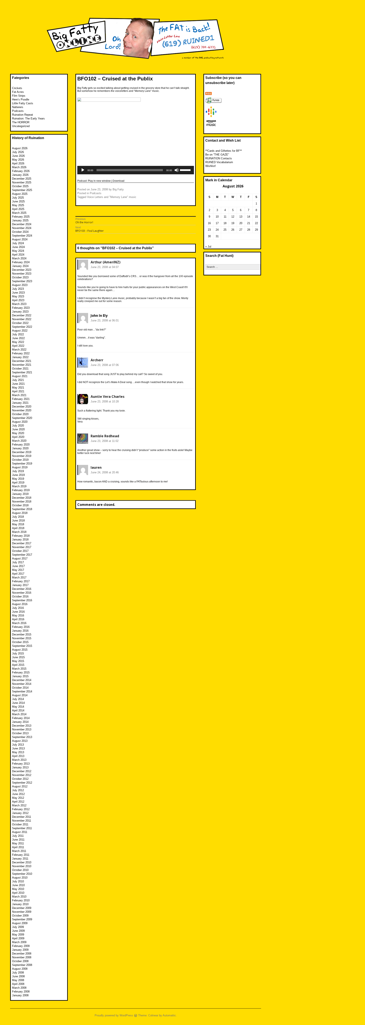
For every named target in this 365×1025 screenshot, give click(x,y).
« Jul (208, 246)
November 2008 (21, 957)
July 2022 (18, 334)
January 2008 (20, 995)
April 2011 (18, 847)
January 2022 (20, 357)
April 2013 (18, 756)
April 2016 (18, 619)
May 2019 (18, 478)
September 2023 (22, 281)
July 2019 (18, 471)
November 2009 (21, 911)
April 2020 (18, 437)
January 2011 (20, 858)
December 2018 (21, 497)
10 (217, 216)
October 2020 (20, 414)
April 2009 (18, 938)
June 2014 (18, 702)
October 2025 (20, 186)
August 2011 (19, 832)
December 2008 (21, 953)
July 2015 (18, 653)
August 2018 (19, 513)
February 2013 (21, 763)
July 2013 (18, 744)
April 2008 (18, 984)
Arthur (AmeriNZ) (105, 262)
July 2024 (18, 243)
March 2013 (19, 759)
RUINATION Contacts (218, 158)
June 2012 (18, 794)
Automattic (169, 1015)
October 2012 (20, 778)
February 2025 (21, 216)
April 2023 (18, 300)
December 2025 (21, 178)
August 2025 (19, 193)
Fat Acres (18, 91)
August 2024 (19, 239)
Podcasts (95, 193)
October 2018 (20, 505)
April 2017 (18, 573)
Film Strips (18, 95)
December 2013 (21, 725)
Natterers (17, 107)
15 (256, 216)
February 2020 (21, 444)
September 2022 (22, 326)
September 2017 (22, 554)
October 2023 (20, 277)
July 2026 (18, 152)
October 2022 (20, 323)
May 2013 (18, 752)
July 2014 (18, 699)
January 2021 (20, 402)
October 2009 (20, 915)
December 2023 (21, 269)
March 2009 (19, 942)
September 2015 (22, 645)
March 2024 (19, 258)
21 (248, 223)
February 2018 (21, 535)
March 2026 (19, 167)
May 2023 (18, 296)
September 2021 (22, 372)
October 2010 (20, 870)
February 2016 (21, 626)
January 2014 (20, 721)
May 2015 (18, 661)
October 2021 (20, 368)
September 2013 (22, 737)
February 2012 (21, 809)
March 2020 (19, 440)
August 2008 (19, 968)
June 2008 (18, 976)
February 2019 (21, 490)
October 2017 (20, 550)
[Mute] (176, 170)
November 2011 (21, 820)
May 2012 (18, 797)
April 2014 (18, 710)
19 (232, 223)
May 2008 (18, 980)
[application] (135, 170)
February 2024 (21, 262)
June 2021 (18, 383)
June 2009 (18, 930)
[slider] (186, 169)
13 (240, 216)
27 (240, 229)
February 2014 (21, 718)
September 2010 (22, 873)
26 (232, 229)
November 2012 (21, 775)
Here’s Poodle (20, 99)
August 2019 (19, 467)
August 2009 (19, 923)
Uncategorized (21, 126)
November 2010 (21, 866)
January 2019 (20, 494)
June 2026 (18, 155)
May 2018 (18, 524)
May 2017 (18, 569)
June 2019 (18, 475)
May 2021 (18, 387)
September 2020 (22, 418)
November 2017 (21, 547)
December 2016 (21, 588)
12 (232, 216)
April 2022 (18, 345)
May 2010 (18, 889)
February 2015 (21, 672)
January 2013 (20, 767)
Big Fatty (118, 189)
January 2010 (20, 904)
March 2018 (19, 531)
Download (118, 180)
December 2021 (21, 361)
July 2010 (18, 881)
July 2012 (18, 790)
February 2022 (21, 353)
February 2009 (21, 946)
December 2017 (21, 543)
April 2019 (18, 482)
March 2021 (19, 395)
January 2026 (20, 174)
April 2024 (18, 254)
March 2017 (19, 577)
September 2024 (22, 235)
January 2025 (20, 220)
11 (225, 216)
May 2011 (18, 843)
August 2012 (19, 786)
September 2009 (22, 919)
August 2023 (19, 285)
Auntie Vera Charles (107, 396)
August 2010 (19, 877)
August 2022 (19, 330)
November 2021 (21, 364)
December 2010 (21, 862)
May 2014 (18, 706)
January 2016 (20, 630)
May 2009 (18, 934)
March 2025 (19, 212)
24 (217, 229)
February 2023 (21, 307)
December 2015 (21, 634)
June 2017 (18, 566)
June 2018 (18, 520)
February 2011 (20, 854)
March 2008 (19, 987)
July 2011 (18, 835)
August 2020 (19, 421)
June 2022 (18, 338)
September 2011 (22, 828)
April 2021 (18, 391)
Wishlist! (210, 166)
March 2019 (19, 486)
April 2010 (18, 892)
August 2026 (19, 148)
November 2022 (21, 319)
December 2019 (21, 452)
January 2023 (20, 311)
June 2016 (18, 611)
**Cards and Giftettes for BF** (223, 150)
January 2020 (20, 448)
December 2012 (21, 771)
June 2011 (18, 839)
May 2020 (18, 433)
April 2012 (18, 801)
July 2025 (18, 197)
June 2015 (18, 657)
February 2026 (21, 171)
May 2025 (18, 205)
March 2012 (19, 805)
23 (209, 229)
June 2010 (18, 885)
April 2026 (18, 163)
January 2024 (20, 266)
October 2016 (20, 596)
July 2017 (18, 562)
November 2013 (21, 729)
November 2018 (21, 501)
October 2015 (20, 642)
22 (256, 223)
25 (224, 229)
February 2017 (21, 581)
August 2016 (19, 604)
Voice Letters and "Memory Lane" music (111, 197)
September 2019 (22, 463)
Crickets (17, 88)
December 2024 (21, 224)
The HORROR (20, 122)
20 (240, 223)
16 (209, 223)
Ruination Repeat (22, 114)
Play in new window (99, 180)
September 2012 (22, 782)
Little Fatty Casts (22, 103)
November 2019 (21, 456)
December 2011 (21, 816)
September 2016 (22, 600)
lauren (96, 467)
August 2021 (19, 376)
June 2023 (18, 292)
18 (224, 223)
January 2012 (20, 813)
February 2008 (21, 991)
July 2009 (18, 927)
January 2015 (20, 676)
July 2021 (18, 380)
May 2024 (18, 250)
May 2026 (18, 159)
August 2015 (19, 649)
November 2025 (21, 182)
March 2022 (19, 349)
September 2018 (22, 509)
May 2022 (18, 342)
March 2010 (19, 896)
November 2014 (21, 683)
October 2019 (20, 459)
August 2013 (19, 740)
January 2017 (20, 585)
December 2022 (21, 315)
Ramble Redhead (105, 436)
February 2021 (21, 399)
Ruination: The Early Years (28, 118)
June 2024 (18, 247)
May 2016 (18, 615)
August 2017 (19, 558)
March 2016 (19, 623)
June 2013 (18, 748)
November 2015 (21, 638)
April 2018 (18, 528)
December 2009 (21, 908)
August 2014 (19, 695)
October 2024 (20, 231)
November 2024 (21, 228)
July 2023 (18, 288)
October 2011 (20, 824)
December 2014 (21, 680)
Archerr (97, 360)
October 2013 (20, 733)
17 (217, 223)
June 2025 (18, 201)
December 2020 (21, 406)
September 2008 (22, 965)
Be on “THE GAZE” (217, 154)
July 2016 (18, 607)
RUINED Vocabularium (219, 162)
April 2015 (18, 664)
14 (248, 216)
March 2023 (19, 304)
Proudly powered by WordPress (114, 1015)
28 (248, 229)
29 (256, 229)
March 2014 (19, 714)
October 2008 (20, 961)
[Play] (83, 170)
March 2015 (19, 668)
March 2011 (19, 851)
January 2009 (20, 949)
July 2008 (18, 972)
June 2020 (18, 429)
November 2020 (21, 410)
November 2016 (21, 592)
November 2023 (21, 273)
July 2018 (18, 516)
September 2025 (22, 190)
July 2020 (18, 425)
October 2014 (20, 687)
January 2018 (20, 539)
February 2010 (21, 900)
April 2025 (18, 209)
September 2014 (22, 691)
